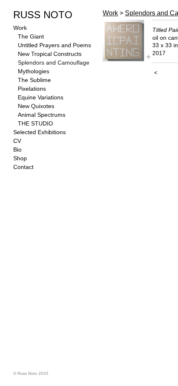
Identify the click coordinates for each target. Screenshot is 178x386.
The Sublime (34, 80)
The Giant (31, 36)
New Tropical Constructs (50, 54)
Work (20, 27)
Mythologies (33, 71)
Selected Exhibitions (39, 132)
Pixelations (32, 88)
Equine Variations (40, 97)
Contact (23, 167)
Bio (17, 149)
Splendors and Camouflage (53, 62)
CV (17, 141)
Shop (20, 158)
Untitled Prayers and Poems (54, 45)
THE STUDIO (35, 123)
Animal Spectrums (41, 114)
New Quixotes (36, 106)
